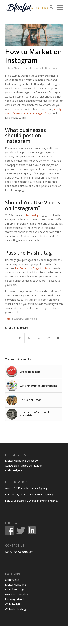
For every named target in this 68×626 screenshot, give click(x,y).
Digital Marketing (15, 68)
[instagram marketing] (34, 35)
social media (30, 318)
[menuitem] (49, 7)
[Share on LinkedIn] (39, 338)
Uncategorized (14, 599)
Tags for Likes (41, 268)
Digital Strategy (32, 68)
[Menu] (58, 7)
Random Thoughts (16, 594)
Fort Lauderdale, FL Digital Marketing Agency (31, 500)
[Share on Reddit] (48, 338)
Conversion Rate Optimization (23, 465)
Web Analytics (13, 470)
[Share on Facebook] (10, 338)
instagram (17, 318)
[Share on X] (19, 338)
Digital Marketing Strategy (21, 460)
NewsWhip (32, 215)
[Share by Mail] (58, 338)
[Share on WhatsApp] (29, 338)
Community (12, 579)
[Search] (49, 7)
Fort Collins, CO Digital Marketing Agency (29, 494)
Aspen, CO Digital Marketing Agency (26, 488)
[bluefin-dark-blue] (28, 7)
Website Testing (15, 609)
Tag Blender (22, 268)
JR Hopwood (51, 68)
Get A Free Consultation (19, 551)
